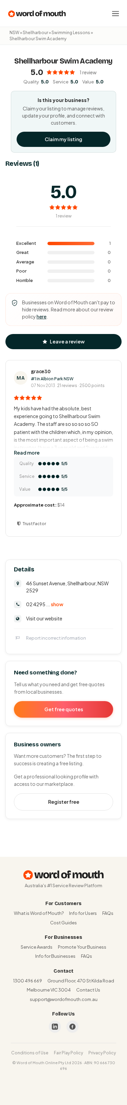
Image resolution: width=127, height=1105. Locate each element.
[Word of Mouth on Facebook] (72, 1027)
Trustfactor (34, 523)
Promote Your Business (82, 947)
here (41, 316)
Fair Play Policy (68, 1052)
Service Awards (36, 947)
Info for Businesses (55, 956)
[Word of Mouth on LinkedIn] (55, 1027)
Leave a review (67, 341)
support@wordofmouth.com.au (64, 999)
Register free (63, 802)
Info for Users (83, 913)
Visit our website (44, 618)
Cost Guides (63, 922)
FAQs (107, 913)
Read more (27, 452)
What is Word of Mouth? (39, 913)
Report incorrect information (56, 638)
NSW (14, 32)
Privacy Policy (102, 1052)
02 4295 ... (44, 604)
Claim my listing (63, 139)
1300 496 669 (27, 980)
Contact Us (88, 990)
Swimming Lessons (70, 32)
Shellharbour (35, 32)
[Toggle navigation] (115, 13)
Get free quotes (63, 709)
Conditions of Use (29, 1052)
